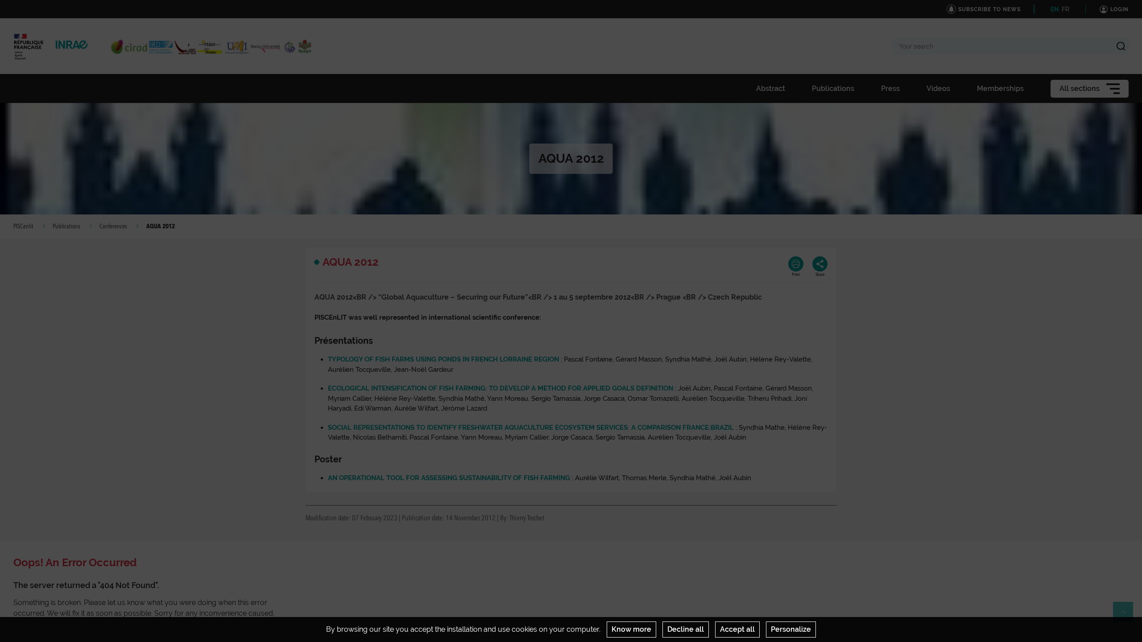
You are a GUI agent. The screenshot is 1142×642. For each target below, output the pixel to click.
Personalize (791, 629)
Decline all (685, 629)
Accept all (737, 629)
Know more (631, 629)
